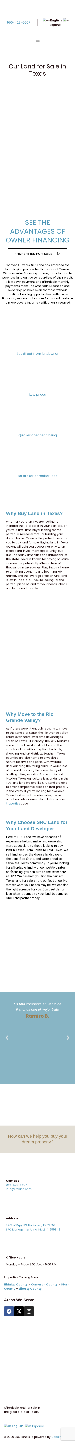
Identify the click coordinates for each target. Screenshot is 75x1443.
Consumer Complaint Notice (26, 1340)
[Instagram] (29, 1311)
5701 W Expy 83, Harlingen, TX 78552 (30, 1225)
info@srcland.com (19, 1189)
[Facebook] (9, 1311)
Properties (13, 804)
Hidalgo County (37, 195)
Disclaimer (13, 1355)
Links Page (13, 1359)
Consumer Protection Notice (26, 1332)
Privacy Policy (15, 1351)
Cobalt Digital (60, 1437)
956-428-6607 (18, 22)
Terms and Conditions (21, 1344)
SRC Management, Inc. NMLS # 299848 (33, 1230)
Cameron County (37, 132)
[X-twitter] (19, 1311)
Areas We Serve (19, 1300)
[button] (37, 40)
